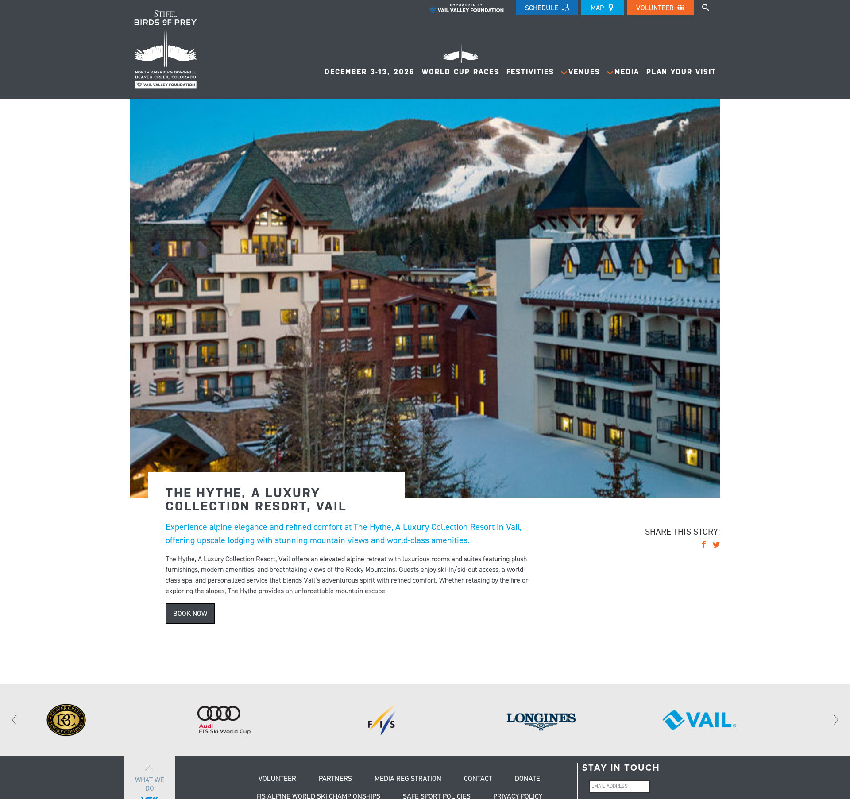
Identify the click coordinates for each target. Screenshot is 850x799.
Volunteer (656, 7)
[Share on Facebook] (703, 546)
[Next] (835, 720)
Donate (527, 779)
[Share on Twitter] (716, 546)
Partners (335, 779)
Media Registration (408, 779)
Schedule (542, 7)
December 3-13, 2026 (370, 72)
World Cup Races (460, 72)
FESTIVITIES (530, 72)
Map (598, 7)
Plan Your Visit (681, 72)
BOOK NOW (190, 613)
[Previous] (14, 720)
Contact (478, 779)
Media (626, 72)
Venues (584, 72)
